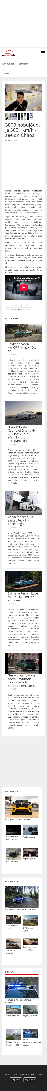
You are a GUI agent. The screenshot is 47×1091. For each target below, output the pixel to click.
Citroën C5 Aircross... (10, 952)
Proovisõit (22, 64)
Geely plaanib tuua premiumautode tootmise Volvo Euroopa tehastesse (22, 680)
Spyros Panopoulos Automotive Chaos (19, 309)
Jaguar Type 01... (30, 859)
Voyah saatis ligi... (30, 1016)
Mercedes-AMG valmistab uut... (12, 837)
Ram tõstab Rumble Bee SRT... (18, 819)
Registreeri (30, 1079)
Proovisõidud (11, 882)
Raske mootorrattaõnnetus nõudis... (30, 1042)
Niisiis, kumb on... (13, 1016)
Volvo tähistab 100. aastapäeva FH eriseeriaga (21, 520)
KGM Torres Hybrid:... (28, 929)
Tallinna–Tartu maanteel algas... (13, 1043)
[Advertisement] (23, 23)
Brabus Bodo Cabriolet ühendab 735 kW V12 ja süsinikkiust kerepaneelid (21, 434)
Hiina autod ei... (12, 861)
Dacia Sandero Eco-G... (12, 927)
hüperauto (27, 306)
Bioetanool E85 (15, 306)
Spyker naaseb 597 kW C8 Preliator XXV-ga (22, 347)
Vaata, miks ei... (29, 837)
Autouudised (8, 64)
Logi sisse (16, 1079)
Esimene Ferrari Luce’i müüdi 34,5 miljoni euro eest (23, 596)
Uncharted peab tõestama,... (29, 948)
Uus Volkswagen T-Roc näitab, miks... (21, 909)
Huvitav (5, 73)
